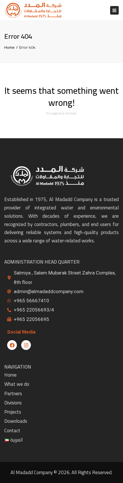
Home (9, 47)
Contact (12, 430)
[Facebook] (12, 345)
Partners (13, 393)
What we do (16, 384)
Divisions (13, 402)
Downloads (15, 421)
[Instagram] (26, 345)
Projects (12, 411)
